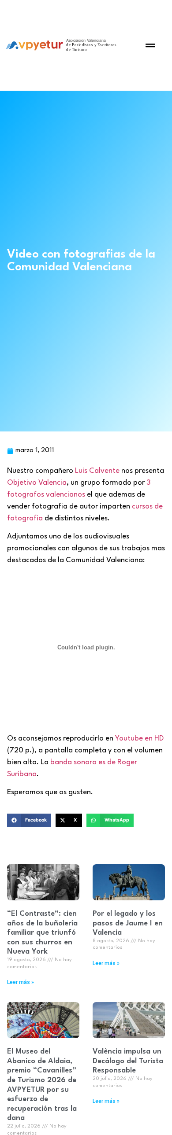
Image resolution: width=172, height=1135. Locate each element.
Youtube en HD (139, 738)
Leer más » (20, 982)
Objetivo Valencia (37, 482)
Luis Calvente (96, 471)
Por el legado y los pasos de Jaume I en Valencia (128, 923)
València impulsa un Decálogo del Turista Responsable (128, 1061)
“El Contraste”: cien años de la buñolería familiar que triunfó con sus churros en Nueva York (42, 932)
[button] (150, 45)
